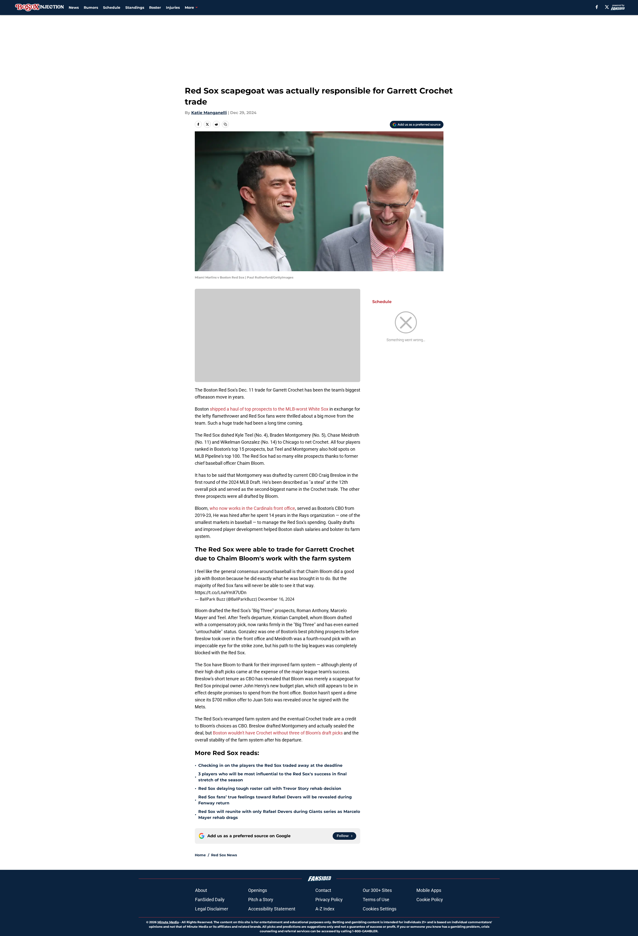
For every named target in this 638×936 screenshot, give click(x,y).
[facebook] (597, 7)
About (201, 890)
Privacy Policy (329, 899)
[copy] (225, 124)
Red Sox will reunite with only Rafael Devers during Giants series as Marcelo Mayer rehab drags (279, 814)
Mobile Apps (428, 890)
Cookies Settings (379, 908)
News (74, 7)
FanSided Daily (210, 899)
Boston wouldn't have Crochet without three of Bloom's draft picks (278, 732)
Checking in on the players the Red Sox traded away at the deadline (270, 765)
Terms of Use (376, 899)
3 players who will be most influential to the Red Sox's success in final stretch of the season (272, 777)
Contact (323, 890)
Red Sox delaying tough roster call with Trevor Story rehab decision (269, 788)
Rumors (91, 7)
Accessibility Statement (271, 908)
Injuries (173, 7)
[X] (607, 7)
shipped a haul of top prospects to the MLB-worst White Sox (269, 409)
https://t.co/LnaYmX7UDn (220, 592)
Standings (134, 7)
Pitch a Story (260, 899)
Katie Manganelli (209, 112)
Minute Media (168, 922)
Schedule (111, 7)
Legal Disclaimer (211, 908)
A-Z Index (324, 908)
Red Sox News (224, 855)
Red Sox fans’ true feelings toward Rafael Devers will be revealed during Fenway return (275, 800)
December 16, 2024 (276, 599)
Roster (155, 7)
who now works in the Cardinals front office (252, 508)
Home (200, 855)
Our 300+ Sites (377, 890)
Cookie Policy (429, 899)
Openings (257, 890)
